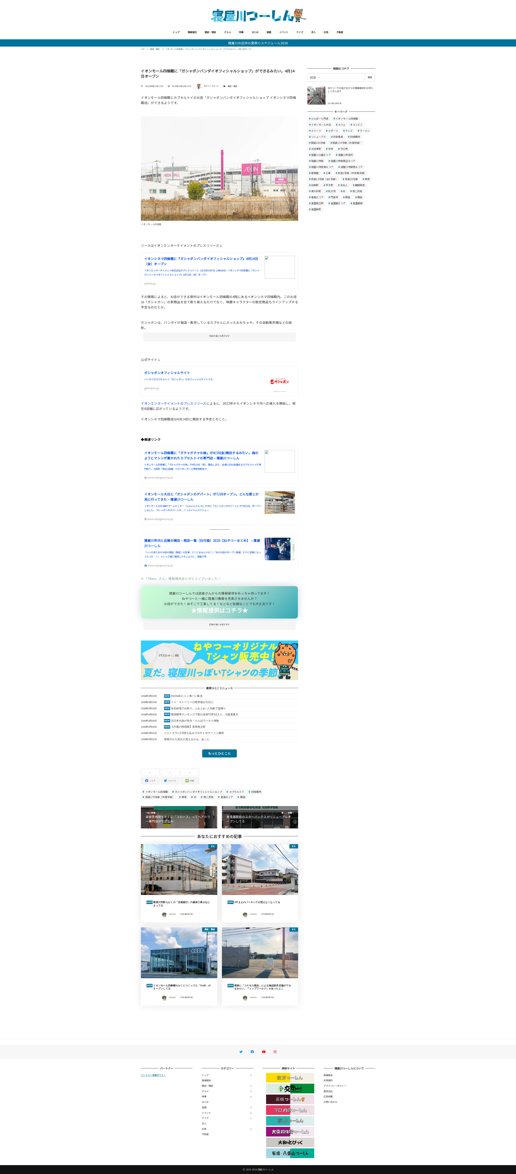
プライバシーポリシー (335, 1085)
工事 (328, 173)
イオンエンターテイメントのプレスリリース (173, 403)
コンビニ (358, 124)
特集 (241, 32)
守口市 (344, 148)
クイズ (299, 32)
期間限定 (360, 185)
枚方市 (332, 191)
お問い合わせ (330, 1101)
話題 (269, 32)
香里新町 (316, 209)
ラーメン (365, 130)
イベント (283, 32)
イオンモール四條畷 (156, 791)
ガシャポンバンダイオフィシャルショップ (198, 791)
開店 (242, 797)
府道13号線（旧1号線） (324, 179)
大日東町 (316, 148)
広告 (326, 32)
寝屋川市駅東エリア (322, 167)
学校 (330, 148)
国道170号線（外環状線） (160, 797)
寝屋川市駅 (317, 161)
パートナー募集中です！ (153, 1075)
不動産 (339, 32)
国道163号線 (318, 142)
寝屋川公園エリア (321, 154)
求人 (313, 32)
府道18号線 (351, 179)
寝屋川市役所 (345, 154)
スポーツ (333, 130)
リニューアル (318, 136)
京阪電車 (338, 136)
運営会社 (328, 1091)
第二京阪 (208, 797)
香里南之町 (317, 203)
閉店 (347, 197)
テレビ (349, 130)
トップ (176, 32)
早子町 (329, 185)
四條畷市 (256, 791)
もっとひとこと (219, 753)
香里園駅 (358, 203)
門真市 (334, 197)
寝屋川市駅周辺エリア (343, 161)
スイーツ (316, 130)
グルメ (227, 32)
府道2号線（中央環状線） (352, 173)
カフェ (342, 124)
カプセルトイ (236, 791)
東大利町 (316, 191)
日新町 (315, 185)
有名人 (344, 185)
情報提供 (192, 32)
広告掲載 (328, 1096)
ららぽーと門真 (320, 118)
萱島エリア (226, 797)
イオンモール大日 (321, 124)
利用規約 (328, 1080)
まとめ (255, 32)
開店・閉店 (210, 32)
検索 (370, 77)
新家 (184, 797)
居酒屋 (315, 173)
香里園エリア (338, 203)
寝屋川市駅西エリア (352, 167)
